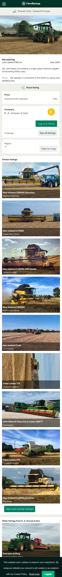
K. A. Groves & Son (16, 113)
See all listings (48, 132)
